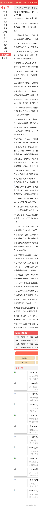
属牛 (5, 18)
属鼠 (5, 15)
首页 (5, 11)
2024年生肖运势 (21, 333)
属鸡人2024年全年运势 (25, 347)
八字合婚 (24, 362)
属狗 (5, 48)
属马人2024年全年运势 (25, 344)
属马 (5, 34)
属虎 (5, 21)
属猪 (5, 51)
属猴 (5, 41)
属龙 (5, 28)
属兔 (5, 25)
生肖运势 (5, 54)
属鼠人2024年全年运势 (25, 337)
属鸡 (5, 44)
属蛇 (5, 31)
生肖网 (5, 7)
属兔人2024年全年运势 (25, 340)
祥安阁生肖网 (31, 18)
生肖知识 (5, 57)
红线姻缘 (24, 358)
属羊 (5, 38)
